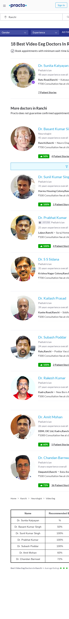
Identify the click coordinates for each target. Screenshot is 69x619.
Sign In (61, 5)
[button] (14, 32)
